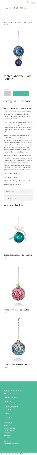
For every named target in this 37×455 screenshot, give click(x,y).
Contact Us (7, 413)
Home (5, 22)
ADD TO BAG (21, 93)
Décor (15, 22)
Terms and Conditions (10, 397)
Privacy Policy (8, 417)
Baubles (20, 22)
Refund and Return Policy (11, 394)
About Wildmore (9, 410)
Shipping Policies (9, 401)
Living (10, 22)
